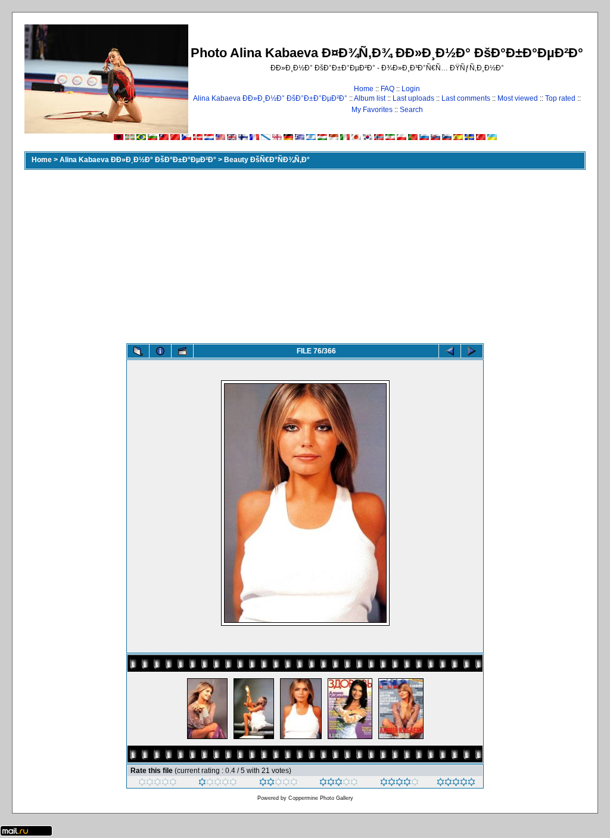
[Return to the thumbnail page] (138, 351)
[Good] (338, 784)
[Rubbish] (157, 784)
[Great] (456, 784)
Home (364, 89)
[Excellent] (399, 784)
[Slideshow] (182, 351)
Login (411, 89)
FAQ (387, 89)
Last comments (465, 98)
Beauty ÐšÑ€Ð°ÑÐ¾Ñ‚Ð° (267, 160)
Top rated (560, 98)
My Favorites (372, 109)
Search (411, 109)
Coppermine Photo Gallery (320, 798)
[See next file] (472, 351)
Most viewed (517, 98)
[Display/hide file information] (160, 351)
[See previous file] (449, 351)
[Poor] (217, 784)
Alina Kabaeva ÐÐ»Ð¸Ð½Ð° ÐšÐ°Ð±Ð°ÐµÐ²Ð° (270, 98)
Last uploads (413, 98)
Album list (369, 98)
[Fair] (278, 784)
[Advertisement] (305, 253)
